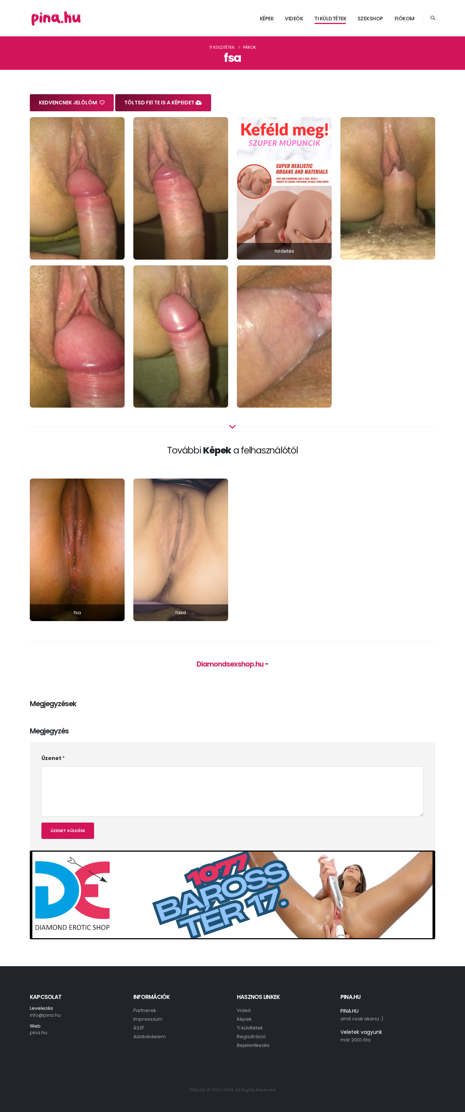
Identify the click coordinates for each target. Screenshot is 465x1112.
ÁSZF (138, 1028)
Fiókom (405, 18)
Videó (244, 1010)
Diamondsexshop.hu (230, 664)
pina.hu (38, 1032)
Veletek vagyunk (361, 1032)
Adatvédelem (149, 1036)
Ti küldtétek (330, 18)
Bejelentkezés (253, 1045)
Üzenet (51, 758)
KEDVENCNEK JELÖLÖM (68, 102)
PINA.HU (349, 1011)
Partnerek (144, 1010)
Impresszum (147, 1019)
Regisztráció (251, 1036)
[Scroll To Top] (452, 1104)
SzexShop (370, 18)
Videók (294, 18)
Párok (249, 47)
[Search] (432, 18)
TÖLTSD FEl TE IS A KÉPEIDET (159, 102)
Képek (267, 18)
